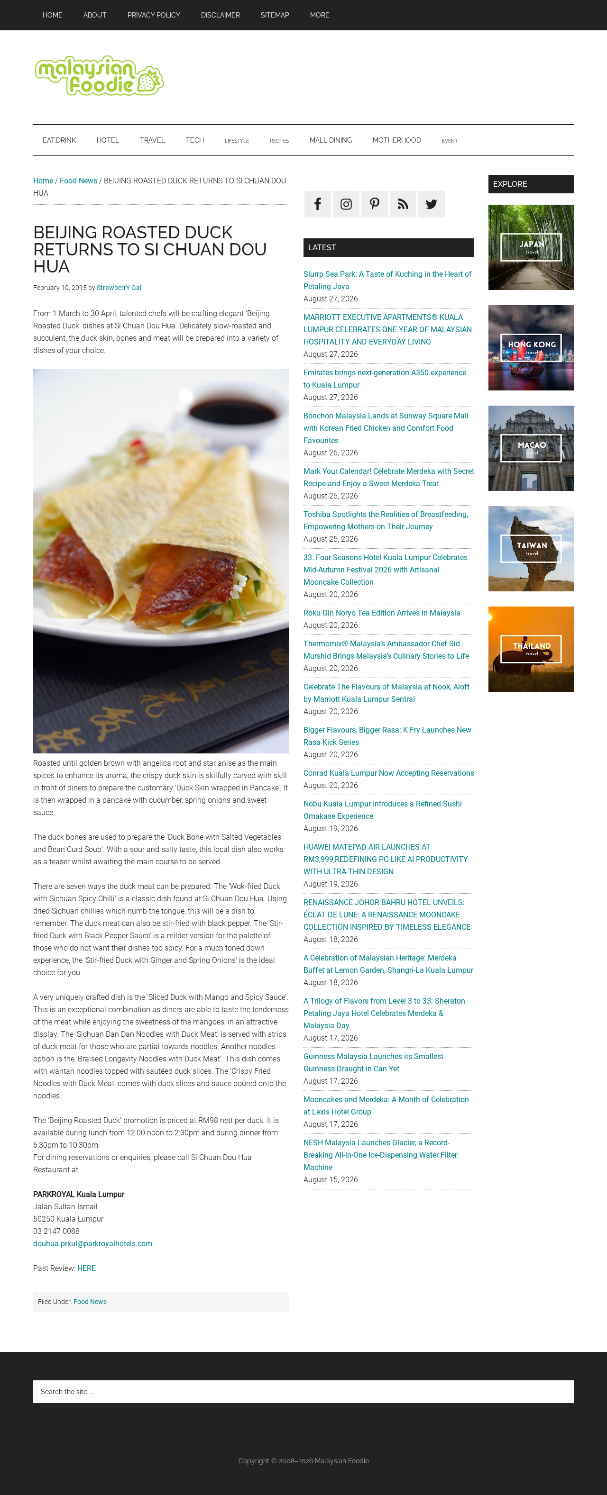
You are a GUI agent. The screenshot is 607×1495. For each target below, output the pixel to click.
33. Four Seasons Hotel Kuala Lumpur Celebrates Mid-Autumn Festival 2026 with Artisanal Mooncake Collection (386, 570)
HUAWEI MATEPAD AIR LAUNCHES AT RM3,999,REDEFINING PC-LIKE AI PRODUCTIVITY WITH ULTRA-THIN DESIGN (386, 859)
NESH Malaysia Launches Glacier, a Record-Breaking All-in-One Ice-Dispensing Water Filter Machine (380, 1155)
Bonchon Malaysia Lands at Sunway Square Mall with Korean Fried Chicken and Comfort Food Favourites (386, 428)
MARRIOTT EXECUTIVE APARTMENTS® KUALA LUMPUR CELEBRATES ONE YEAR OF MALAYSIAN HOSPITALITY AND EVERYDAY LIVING (388, 329)
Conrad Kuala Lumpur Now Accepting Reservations (389, 773)
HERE (86, 1268)
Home (43, 180)
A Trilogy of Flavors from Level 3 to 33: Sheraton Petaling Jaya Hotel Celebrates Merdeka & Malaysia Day (384, 1013)
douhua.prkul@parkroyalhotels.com (92, 1243)
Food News (78, 180)
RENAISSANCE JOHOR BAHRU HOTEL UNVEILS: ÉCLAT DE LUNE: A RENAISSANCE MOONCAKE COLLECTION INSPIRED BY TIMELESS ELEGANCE (387, 915)
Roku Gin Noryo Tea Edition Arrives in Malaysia (382, 612)
